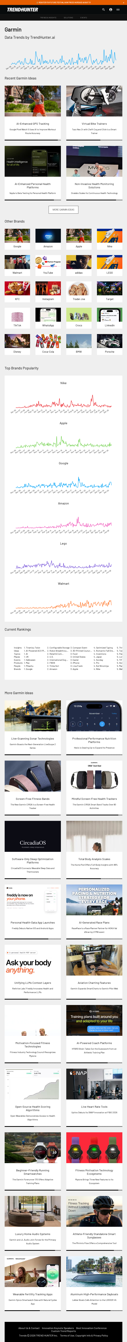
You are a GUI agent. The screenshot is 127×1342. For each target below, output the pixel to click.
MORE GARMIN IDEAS (63, 209)
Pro (97, 662)
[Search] (103, 9)
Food (75, 653)
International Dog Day (60, 660)
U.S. (51, 656)
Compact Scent (80, 647)
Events (83, 18)
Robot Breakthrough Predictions (65, 650)
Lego (63, 543)
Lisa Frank (78, 666)
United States (79, 656)
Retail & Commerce (59, 653)
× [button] (123, 2)
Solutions (68, 18)
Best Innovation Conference (91, 1328)
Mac (28, 662)
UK (27, 656)
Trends (23, 1335)
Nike (63, 383)
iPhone (76, 662)
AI (27, 653)
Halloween (30, 660)
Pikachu (29, 666)
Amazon (63, 503)
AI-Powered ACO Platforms (38, 650)
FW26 (52, 662)
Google (63, 463)
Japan (99, 656)
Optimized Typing (104, 647)
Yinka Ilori (54, 666)
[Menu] (118, 9)
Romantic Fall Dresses (106, 650)
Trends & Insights (48, 18)
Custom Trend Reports (63, 1330)
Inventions (101, 653)
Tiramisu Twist (33, 647)
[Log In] (110, 9)
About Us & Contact (29, 1328)
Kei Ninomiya (102, 666)
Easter (76, 660)
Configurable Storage (60, 647)
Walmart (63, 583)
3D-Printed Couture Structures (87, 650)
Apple (63, 423)
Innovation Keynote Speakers (58, 1328)
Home (122, 662)
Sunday (99, 660)
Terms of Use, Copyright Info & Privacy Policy (84, 1335)
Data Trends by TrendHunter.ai (30, 37)
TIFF (121, 660)
